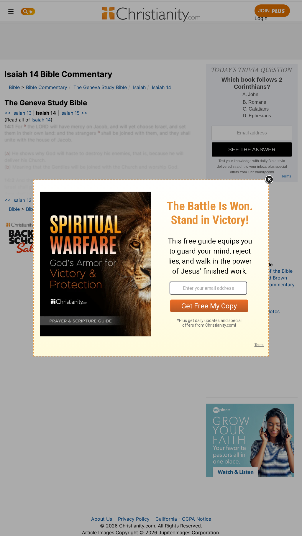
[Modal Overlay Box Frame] (151, 268)
